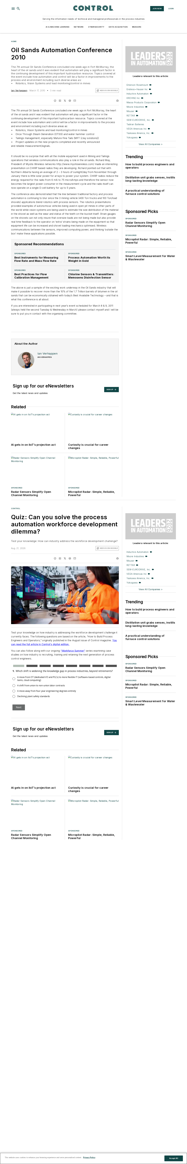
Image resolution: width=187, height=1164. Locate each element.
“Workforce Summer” (73, 650)
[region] (93, 1158)
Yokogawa (132, 137)
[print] (117, 100)
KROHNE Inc (133, 98)
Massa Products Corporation (141, 102)
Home (13, 41)
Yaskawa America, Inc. (138, 133)
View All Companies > (150, 144)
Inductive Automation (137, 93)
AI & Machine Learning (57, 27)
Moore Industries (135, 106)
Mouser (130, 111)
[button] (13, 9)
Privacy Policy (89, 1157)
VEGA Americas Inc (136, 128)
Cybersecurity (96, 27)
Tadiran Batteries (135, 124)
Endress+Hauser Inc (137, 89)
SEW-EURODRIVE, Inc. (138, 120)
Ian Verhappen (19, 90)
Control (15, 508)
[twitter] (65, 100)
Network (79, 27)
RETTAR (130, 115)
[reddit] (69, 100)
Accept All (173, 1158)
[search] (18, 9)
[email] (74, 100)
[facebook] (55, 100)
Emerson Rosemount (137, 85)
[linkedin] (60, 100)
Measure (136, 27)
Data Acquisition (118, 27)
